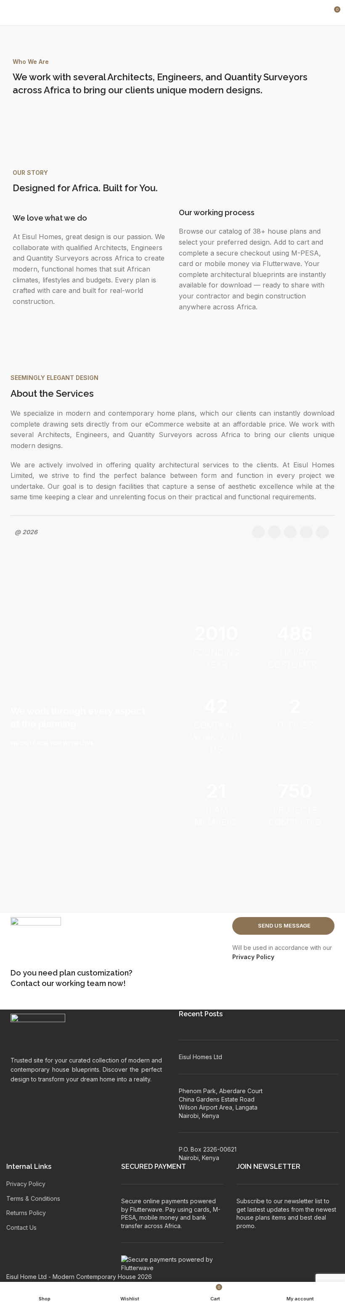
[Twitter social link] (274, 532)
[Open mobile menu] (9, 12)
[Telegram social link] (322, 532)
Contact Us (21, 1227)
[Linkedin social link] (306, 532)
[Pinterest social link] (290, 532)
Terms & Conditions (33, 1198)
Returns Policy (26, 1212)
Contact (25, 983)
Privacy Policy (253, 956)
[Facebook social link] (258, 532)
